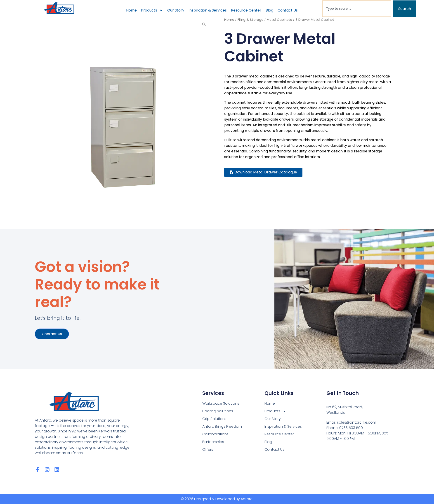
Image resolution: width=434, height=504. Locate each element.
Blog (269, 10)
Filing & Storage (250, 19)
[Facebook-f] (37, 469)
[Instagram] (47, 469)
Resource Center (246, 10)
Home (131, 10)
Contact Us (288, 10)
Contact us (52, 333)
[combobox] (356, 8)
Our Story (175, 10)
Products (149, 10)
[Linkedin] (56, 469)
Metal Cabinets (279, 19)
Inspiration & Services (208, 10)
